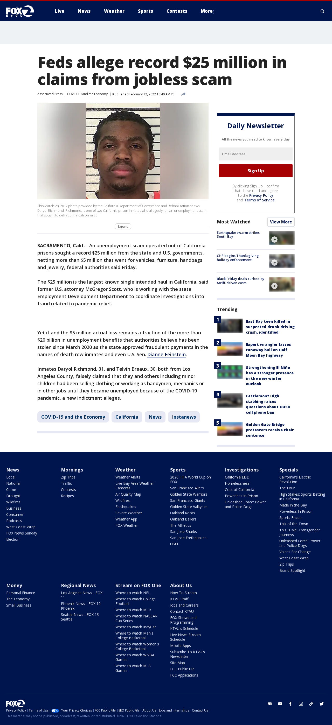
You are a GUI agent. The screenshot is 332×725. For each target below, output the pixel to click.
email (270, 704)
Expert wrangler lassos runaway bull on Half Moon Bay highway (268, 350)
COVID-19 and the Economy (87, 94)
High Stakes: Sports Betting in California (302, 496)
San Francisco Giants (187, 500)
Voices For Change (295, 551)
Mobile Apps (180, 645)
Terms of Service (259, 200)
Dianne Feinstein (166, 354)
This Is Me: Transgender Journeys (299, 532)
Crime (11, 489)
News (155, 417)
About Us (181, 585)
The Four (287, 487)
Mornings (72, 470)
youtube (280, 704)
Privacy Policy (261, 195)
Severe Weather (128, 512)
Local (10, 477)
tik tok (311, 704)
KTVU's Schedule (184, 628)
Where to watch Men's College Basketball (134, 635)
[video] (282, 238)
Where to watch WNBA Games (134, 657)
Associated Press (50, 94)
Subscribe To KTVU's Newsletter (187, 654)
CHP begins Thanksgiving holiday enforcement (238, 257)
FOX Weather (126, 525)
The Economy (18, 598)
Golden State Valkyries (189, 506)
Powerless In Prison (241, 495)
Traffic (66, 483)
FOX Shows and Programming (183, 620)
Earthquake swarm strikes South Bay (238, 234)
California (126, 417)
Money (14, 585)
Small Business (18, 605)
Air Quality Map (128, 494)
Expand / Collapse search (323, 11)
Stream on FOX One (138, 585)
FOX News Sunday (21, 533)
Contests (68, 489)
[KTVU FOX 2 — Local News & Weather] (23, 11)
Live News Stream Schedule (185, 637)
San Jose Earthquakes (188, 537)
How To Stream (183, 592)
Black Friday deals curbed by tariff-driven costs (240, 280)
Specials (288, 470)
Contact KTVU (182, 611)
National (13, 483)
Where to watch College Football (135, 601)
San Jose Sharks (183, 531)
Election (12, 539)
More (207, 11)
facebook (290, 704)
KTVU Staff (179, 598)
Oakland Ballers (183, 519)
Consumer (15, 514)
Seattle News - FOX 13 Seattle (80, 617)
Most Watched (234, 222)
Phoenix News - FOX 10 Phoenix (81, 606)
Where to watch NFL (132, 592)
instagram (301, 704)
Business (13, 508)
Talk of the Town (293, 523)
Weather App (126, 519)
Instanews (184, 417)
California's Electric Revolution (295, 479)
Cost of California (239, 489)
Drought (13, 495)
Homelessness (237, 483)
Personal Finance (20, 592)
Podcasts (14, 520)
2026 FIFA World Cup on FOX (190, 479)
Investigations (242, 470)
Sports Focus (290, 517)
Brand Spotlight (292, 570)
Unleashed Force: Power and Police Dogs (245, 504)
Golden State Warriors (188, 494)
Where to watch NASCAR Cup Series (136, 618)
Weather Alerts (127, 477)
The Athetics (180, 525)
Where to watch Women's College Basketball (137, 646)
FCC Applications (184, 675)
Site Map (177, 662)
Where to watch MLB (133, 609)
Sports (177, 470)
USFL (174, 543)
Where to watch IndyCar (135, 626)
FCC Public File (182, 668)
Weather (125, 470)
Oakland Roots (182, 512)
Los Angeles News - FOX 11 (81, 595)
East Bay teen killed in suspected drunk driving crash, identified (270, 327)
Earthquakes (125, 506)
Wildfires (13, 501)
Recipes (67, 495)
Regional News (78, 585)
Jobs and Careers (184, 605)
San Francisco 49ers (187, 487)
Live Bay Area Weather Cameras (134, 485)
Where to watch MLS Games (133, 668)
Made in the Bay (293, 505)
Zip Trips (68, 477)
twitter (321, 704)
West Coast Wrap (21, 526)
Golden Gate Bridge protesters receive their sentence (270, 430)
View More (281, 222)
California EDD (237, 477)
